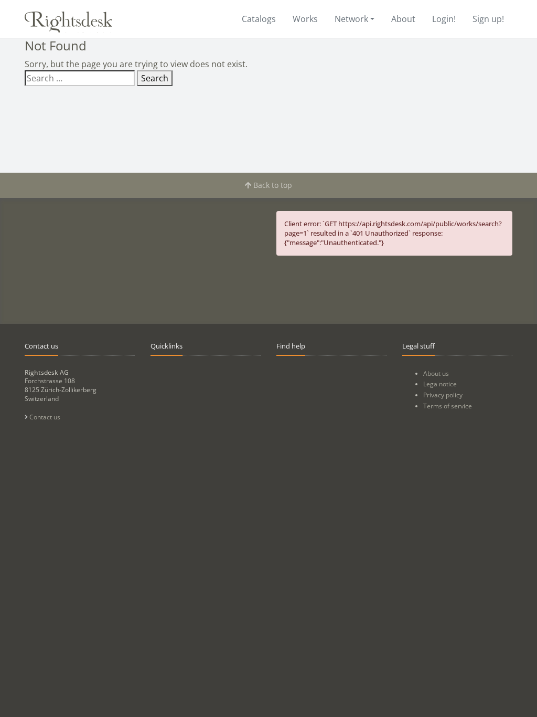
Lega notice (440, 383)
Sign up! (488, 19)
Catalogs (259, 19)
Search (154, 78)
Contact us (44, 417)
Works (305, 19)
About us (436, 373)
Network (351, 19)
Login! (444, 19)
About (403, 19)
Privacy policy (443, 395)
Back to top (271, 185)
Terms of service (447, 406)
